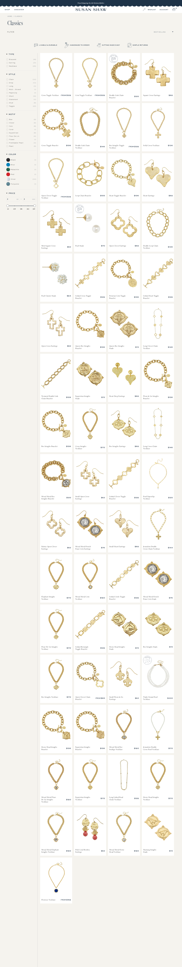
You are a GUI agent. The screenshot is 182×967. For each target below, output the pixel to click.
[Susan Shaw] (91, 9)
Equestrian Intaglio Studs (90, 374)
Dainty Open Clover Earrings (56, 524)
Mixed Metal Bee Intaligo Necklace (124, 725)
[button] (7, 9)
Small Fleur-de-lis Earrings (124, 675)
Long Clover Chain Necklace (158, 324)
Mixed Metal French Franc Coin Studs (158, 574)
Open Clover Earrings (124, 223)
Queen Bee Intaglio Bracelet (90, 324)
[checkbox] (22, 59)
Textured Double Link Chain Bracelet (56, 374)
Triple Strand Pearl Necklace (158, 675)
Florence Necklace (56, 878)
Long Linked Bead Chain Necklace (124, 775)
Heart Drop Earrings (124, 374)
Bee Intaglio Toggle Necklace (124, 123)
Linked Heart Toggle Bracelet (158, 274)
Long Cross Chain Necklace (158, 424)
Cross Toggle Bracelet (56, 123)
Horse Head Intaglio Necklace (158, 775)
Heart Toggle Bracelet (124, 173)
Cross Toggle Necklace (56, 73)
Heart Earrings (158, 173)
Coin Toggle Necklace (90, 73)
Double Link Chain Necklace (90, 123)
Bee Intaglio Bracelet (56, 424)
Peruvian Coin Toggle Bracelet (124, 274)
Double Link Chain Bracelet (124, 73)
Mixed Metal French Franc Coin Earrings (90, 524)
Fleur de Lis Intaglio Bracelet (158, 374)
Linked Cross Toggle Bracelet (90, 274)
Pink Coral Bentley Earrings (90, 827)
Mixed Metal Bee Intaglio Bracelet (56, 474)
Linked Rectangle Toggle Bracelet (90, 624)
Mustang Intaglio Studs (158, 827)
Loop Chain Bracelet (90, 173)
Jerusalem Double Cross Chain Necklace (158, 524)
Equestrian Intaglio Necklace (90, 775)
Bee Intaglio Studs (158, 624)
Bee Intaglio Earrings (124, 424)
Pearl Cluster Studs (56, 274)
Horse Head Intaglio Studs (124, 624)
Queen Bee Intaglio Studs (124, 324)
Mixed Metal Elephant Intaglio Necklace (56, 827)
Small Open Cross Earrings (90, 474)
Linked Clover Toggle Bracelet (124, 474)
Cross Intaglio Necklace (90, 424)
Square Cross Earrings (158, 73)
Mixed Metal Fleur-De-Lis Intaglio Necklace (56, 775)
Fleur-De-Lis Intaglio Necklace (56, 624)
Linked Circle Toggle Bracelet (124, 574)
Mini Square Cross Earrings (56, 223)
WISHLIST (152, 10)
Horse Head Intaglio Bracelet (56, 725)
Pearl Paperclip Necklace (158, 474)
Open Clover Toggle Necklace (56, 173)
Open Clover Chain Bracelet (90, 675)
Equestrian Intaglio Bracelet (90, 725)
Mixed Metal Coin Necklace (90, 574)
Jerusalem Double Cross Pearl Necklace (158, 725)
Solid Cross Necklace (158, 123)
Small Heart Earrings (124, 524)
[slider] (7, 205)
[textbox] (13, 199)
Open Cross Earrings (56, 324)
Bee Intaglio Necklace (56, 675)
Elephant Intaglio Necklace (56, 574)
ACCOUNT (164, 10)
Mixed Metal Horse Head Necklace (124, 827)
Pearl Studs (90, 223)
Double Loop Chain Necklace (158, 223)
